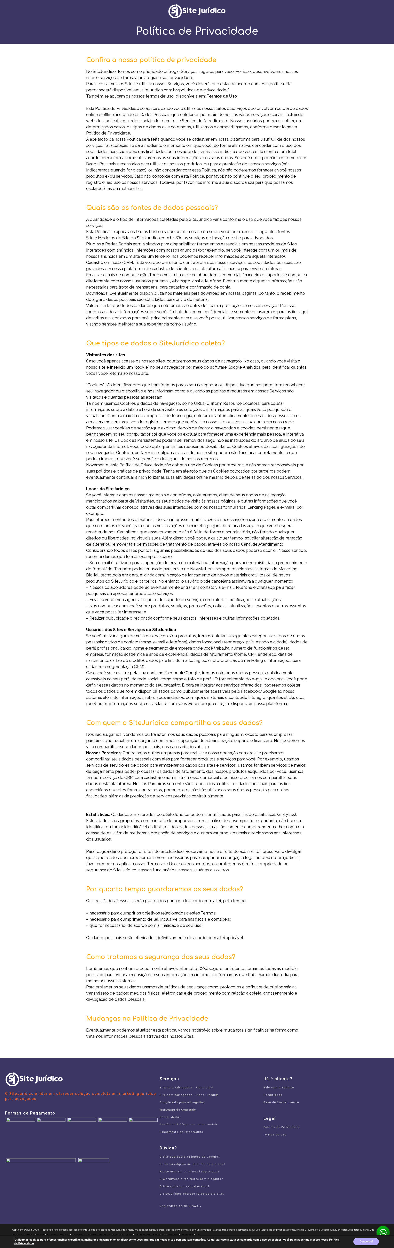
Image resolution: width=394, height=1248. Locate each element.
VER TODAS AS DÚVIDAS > (180, 1206)
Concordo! (366, 1241)
